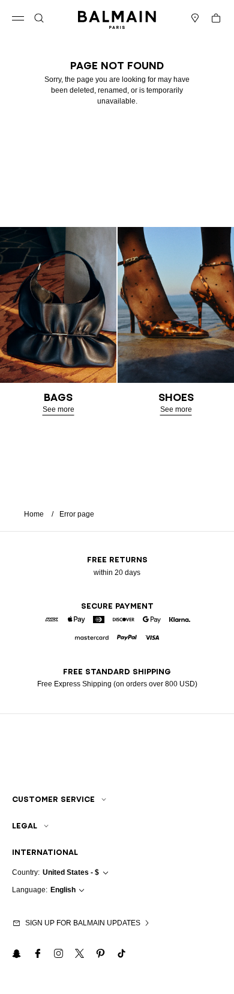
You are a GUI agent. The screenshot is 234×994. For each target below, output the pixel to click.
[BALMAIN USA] (117, 18)
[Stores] (195, 18)
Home (34, 514)
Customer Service (53, 799)
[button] (39, 18)
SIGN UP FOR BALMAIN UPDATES (82, 923)
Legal (24, 826)
